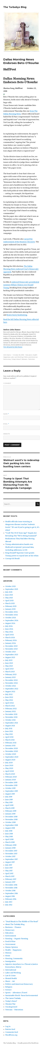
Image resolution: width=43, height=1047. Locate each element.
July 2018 (8, 831)
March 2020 (10, 774)
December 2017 (11, 851)
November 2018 (11, 819)
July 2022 (8, 694)
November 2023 (11, 649)
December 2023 (11, 646)
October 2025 (10, 586)
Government (10, 944)
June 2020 (9, 765)
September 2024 (11, 620)
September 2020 (11, 757)
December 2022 (11, 680)
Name (6, 414)
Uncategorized (11, 1007)
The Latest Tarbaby (13, 998)
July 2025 (8, 592)
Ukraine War (10, 1004)
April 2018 (9, 839)
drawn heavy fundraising (17, 315)
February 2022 (11, 709)
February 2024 (11, 640)
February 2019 (10, 811)
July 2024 (9, 626)
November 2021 (11, 717)
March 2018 (10, 842)
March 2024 (10, 637)
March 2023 (10, 672)
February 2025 (10, 606)
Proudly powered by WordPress (28, 1043)
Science (8, 990)
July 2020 (9, 763)
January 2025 (10, 609)
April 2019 (9, 805)
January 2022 (10, 711)
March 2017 (9, 876)
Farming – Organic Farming (16, 939)
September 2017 (11, 859)
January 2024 (10, 643)
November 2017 (11, 854)
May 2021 (9, 734)
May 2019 (9, 802)
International (10, 970)
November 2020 (11, 751)
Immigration (10, 961)
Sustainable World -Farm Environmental (21, 995)
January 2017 (10, 882)
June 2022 (9, 697)
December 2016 (11, 885)
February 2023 (10, 674)
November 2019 (11, 785)
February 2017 (10, 879)
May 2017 (8, 871)
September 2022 (11, 689)
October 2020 (10, 754)
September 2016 (11, 893)
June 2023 (9, 663)
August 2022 (10, 691)
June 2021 (9, 731)
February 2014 (10, 899)
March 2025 (10, 603)
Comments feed (11, 1032)
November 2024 (11, 615)
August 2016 (10, 896)
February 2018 (10, 845)
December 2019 (11, 782)
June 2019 (9, 800)
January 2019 (10, 814)
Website (6, 434)
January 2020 (10, 780)
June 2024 (9, 629)
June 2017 (9, 868)
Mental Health (11, 978)
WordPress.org (11, 1035)
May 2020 (9, 768)
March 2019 (9, 808)
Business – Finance (13, 927)
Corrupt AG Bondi (12, 558)
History (8, 953)
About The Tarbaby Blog (14, 924)
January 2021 (10, 746)
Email (6, 424)
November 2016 (11, 888)
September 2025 (11, 589)
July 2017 (8, 865)
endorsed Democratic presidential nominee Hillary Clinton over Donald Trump (21, 285)
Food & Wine (10, 941)
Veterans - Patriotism (28, 359)
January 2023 (10, 677)
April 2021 (9, 737)
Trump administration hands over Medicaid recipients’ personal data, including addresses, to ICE (19, 547)
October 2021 (10, 720)
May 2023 (9, 666)
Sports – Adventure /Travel (16, 993)
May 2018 (9, 836)
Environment (10, 936)
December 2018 (11, 817)
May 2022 (9, 700)
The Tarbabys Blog (14, 7)
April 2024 (9, 635)
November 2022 (11, 683)
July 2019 (8, 797)
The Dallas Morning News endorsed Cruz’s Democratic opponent (21, 269)
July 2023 (8, 660)
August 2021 (10, 726)
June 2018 (9, 834)
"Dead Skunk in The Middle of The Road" (21, 921)
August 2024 (10, 623)
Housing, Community (13, 958)
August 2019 (10, 794)
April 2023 (9, 669)
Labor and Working (17, 357)
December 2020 (11, 748)
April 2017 (9, 873)
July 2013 (8, 902)
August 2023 (10, 657)
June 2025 (9, 595)
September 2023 (11, 655)
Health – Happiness (13, 950)
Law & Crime (10, 975)
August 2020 (10, 760)
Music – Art (10, 981)
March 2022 (10, 706)
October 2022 (10, 686)
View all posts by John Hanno (12, 347)
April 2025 (9, 601)
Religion (8, 987)
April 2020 (9, 771)
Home (7, 956)
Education (29, 355)
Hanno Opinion (11, 947)
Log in (7, 1026)
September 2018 (11, 825)
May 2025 (9, 598)
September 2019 (11, 791)
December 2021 (11, 714)
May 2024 (9, 632)
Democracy (9, 930)
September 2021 (11, 723)
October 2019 (10, 788)
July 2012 (8, 905)
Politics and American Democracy (19, 984)
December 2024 (11, 612)
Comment (7, 383)
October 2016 (10, 891)
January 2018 (10, 848)
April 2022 (9, 703)
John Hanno (7, 355)
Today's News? (16, 359)
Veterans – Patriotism (14, 1010)
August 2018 (10, 828)
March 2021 (9, 740)
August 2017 (10, 862)
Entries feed (10, 1029)
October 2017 (10, 856)
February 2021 (10, 743)
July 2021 (8, 728)
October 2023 (10, 652)
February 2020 (11, 777)
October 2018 (10, 822)
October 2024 (10, 618)
